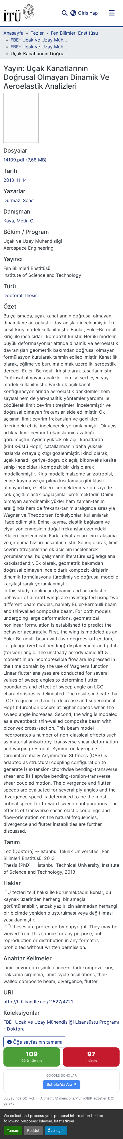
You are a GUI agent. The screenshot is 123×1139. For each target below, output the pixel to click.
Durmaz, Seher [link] (19, 200)
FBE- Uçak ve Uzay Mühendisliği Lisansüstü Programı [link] (39, 40)
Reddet (33, 1130)
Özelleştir (56, 1130)
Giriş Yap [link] (88, 13)
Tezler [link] (37, 33)
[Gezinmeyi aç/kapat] (112, 12)
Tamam (13, 1130)
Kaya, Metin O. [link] (18, 221)
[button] (18, 12)
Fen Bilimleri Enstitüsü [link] (74, 33)
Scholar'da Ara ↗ (61, 1084)
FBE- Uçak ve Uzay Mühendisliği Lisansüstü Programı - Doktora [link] (39, 47)
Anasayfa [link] (13, 33)
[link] (61, 159)
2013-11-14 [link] (15, 180)
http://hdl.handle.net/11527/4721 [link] (38, 1001)
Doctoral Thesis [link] (20, 295)
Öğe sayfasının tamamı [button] (37, 1042)
